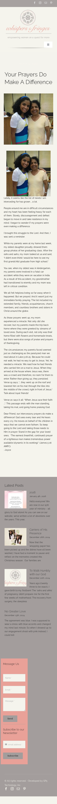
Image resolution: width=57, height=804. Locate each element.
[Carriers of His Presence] (15, 537)
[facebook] (34, 3)
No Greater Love (15, 611)
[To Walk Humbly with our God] (15, 578)
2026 (32, 492)
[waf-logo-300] (28, 9)
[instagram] (40, 3)
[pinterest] (51, 3)
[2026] (15, 499)
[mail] (46, 3)
